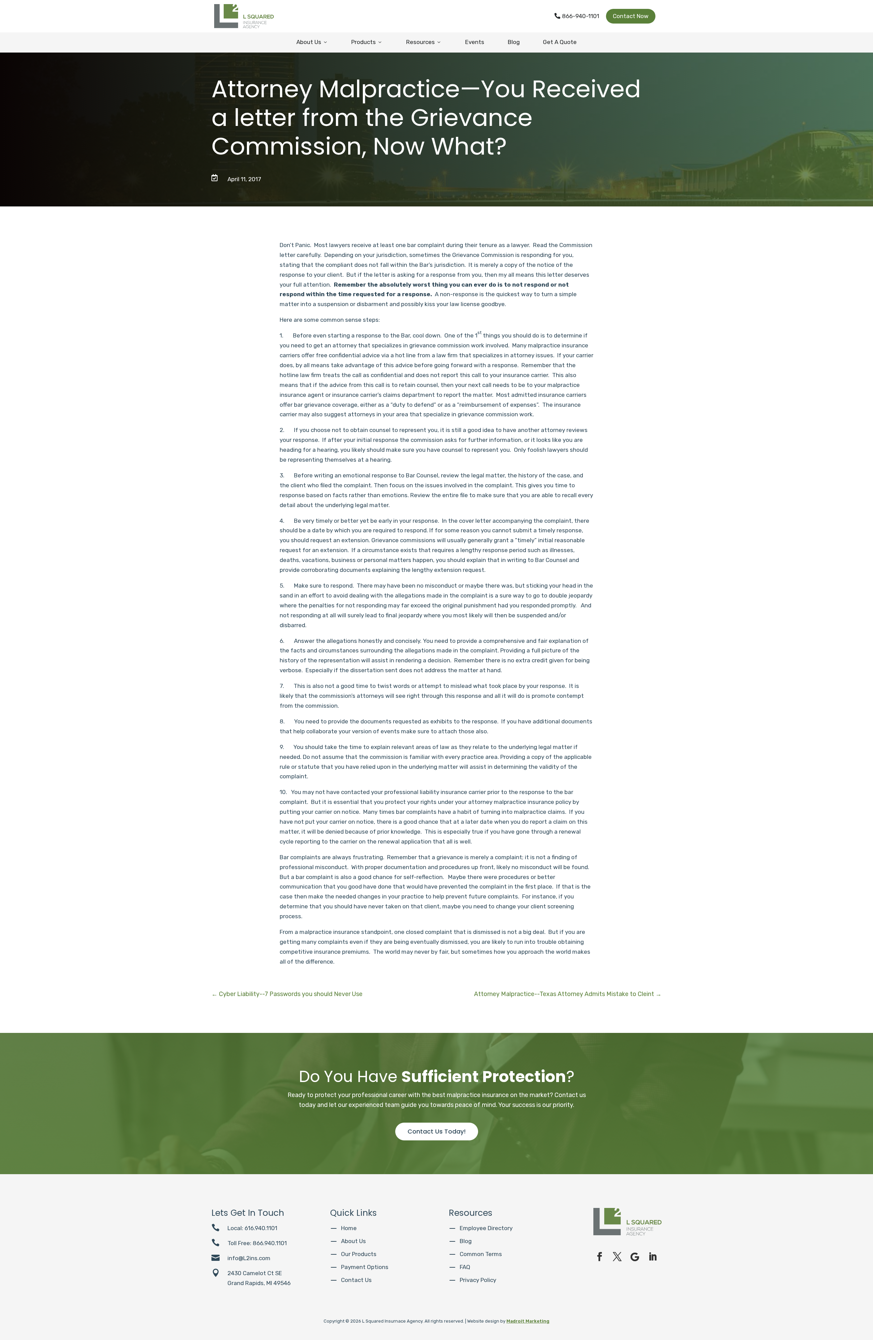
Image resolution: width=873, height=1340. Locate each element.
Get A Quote (560, 42)
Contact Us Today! (437, 1131)
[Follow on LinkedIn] (653, 1257)
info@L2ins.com (248, 1258)
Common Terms (481, 1254)
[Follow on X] (617, 1257)
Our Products (358, 1254)
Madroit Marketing (527, 1321)
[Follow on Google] (635, 1257)
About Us (312, 42)
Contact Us (356, 1280)
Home (349, 1228)
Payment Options (364, 1267)
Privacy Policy (478, 1280)
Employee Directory (486, 1228)
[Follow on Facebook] (599, 1257)
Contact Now (631, 16)
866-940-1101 (576, 16)
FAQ (465, 1267)
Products (367, 42)
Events (474, 42)
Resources (424, 42)
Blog (514, 42)
